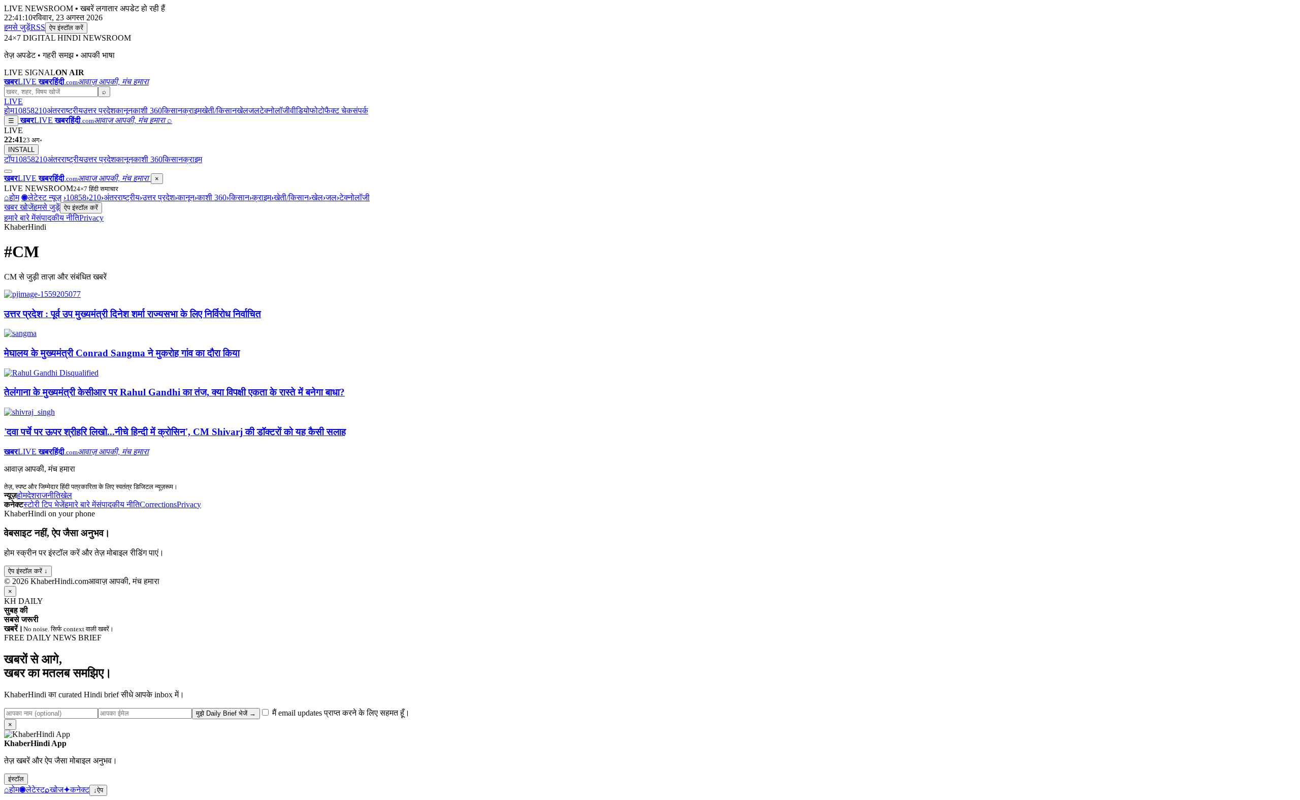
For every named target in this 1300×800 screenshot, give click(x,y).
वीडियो (300, 110)
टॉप (9, 159)
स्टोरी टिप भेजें (43, 504)
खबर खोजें (19, 207)
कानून (124, 110)
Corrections (158, 504)
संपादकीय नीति (57, 217)
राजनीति (48, 495)
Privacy (91, 217)
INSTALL (21, 149)
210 (41, 110)
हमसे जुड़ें (17, 27)
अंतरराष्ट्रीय (65, 110)
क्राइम (192, 110)
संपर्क (360, 110)
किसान (172, 110)
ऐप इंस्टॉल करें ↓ (28, 571)
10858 (24, 110)
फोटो (317, 110)
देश (31, 495)
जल (253, 110)
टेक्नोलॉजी (274, 110)
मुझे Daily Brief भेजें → (226, 713)
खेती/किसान (219, 110)
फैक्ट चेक (338, 110)
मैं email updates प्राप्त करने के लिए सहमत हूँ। (340, 713)
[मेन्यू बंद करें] (8, 171)
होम (9, 110)
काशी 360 (147, 110)
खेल (242, 110)
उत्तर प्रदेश (99, 110)
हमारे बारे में (20, 217)
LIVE (13, 101)
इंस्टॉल (16, 779)
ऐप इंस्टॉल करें (66, 28)
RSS (37, 27)
